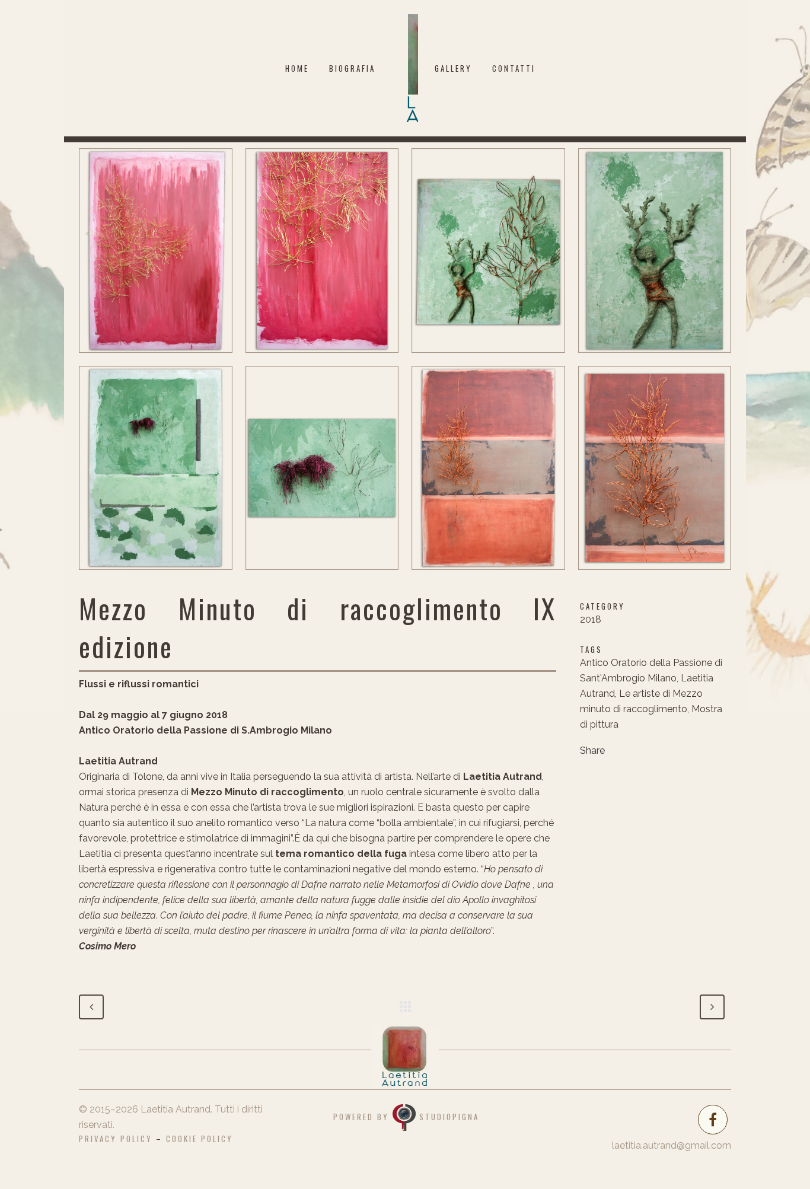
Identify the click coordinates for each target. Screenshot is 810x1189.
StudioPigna (449, 1116)
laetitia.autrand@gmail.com (671, 1145)
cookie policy (199, 1139)
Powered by (363, 1116)
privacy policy (115, 1139)
